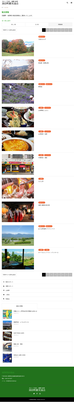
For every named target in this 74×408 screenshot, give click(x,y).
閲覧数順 (60, 24)
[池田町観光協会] (10, 2)
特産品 (7, 299)
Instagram (40, 393)
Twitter (34, 393)
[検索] (67, 2)
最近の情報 (19, 306)
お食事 (7, 290)
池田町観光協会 (33, 399)
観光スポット (9, 282)
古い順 (37, 24)
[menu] (71, 2)
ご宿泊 (7, 294)
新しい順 (13, 24)
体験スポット (9, 286)
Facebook (37, 393)
